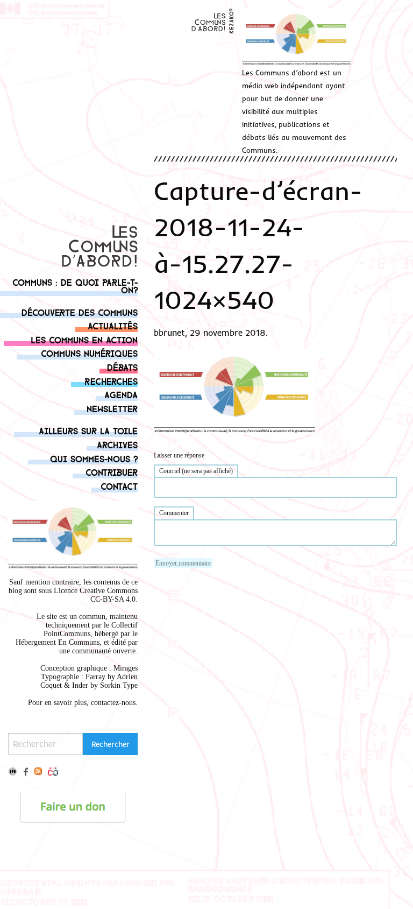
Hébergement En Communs (57, 642)
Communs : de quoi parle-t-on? (75, 285)
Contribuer (112, 471)
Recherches (111, 380)
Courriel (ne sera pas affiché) (196, 471)
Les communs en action (84, 339)
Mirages (125, 668)
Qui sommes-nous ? (94, 458)
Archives (117, 444)
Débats (122, 366)
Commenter (174, 513)
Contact (119, 485)
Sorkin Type (119, 685)
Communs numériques (89, 352)
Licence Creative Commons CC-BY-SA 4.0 (96, 595)
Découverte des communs (80, 311)
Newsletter (112, 408)
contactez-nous (113, 703)
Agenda (121, 394)
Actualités (113, 325)
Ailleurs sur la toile (88, 430)
